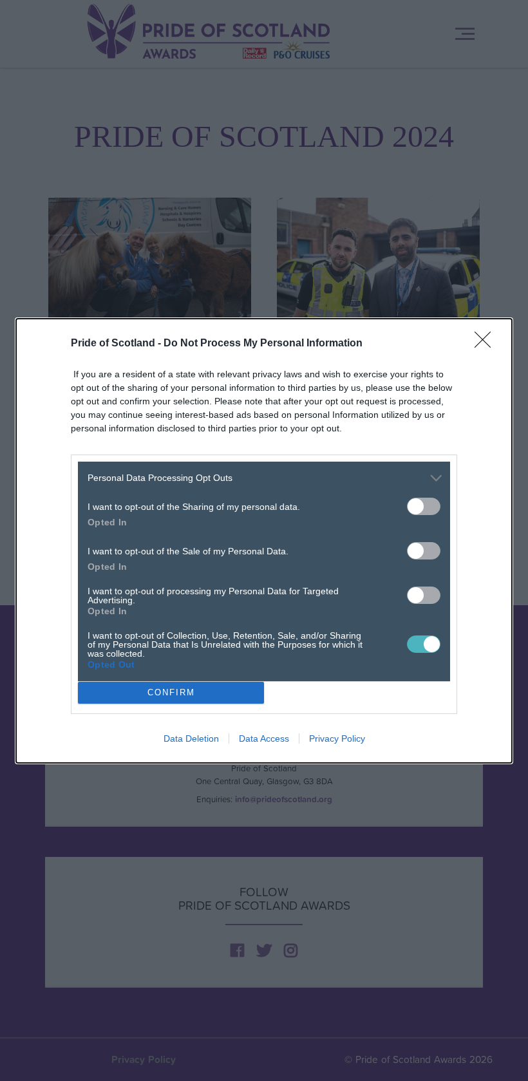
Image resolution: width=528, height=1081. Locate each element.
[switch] (423, 506)
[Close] (487, 344)
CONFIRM (171, 692)
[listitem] (264, 478)
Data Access (264, 738)
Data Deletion (191, 738)
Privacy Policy (337, 738)
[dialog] (264, 541)
